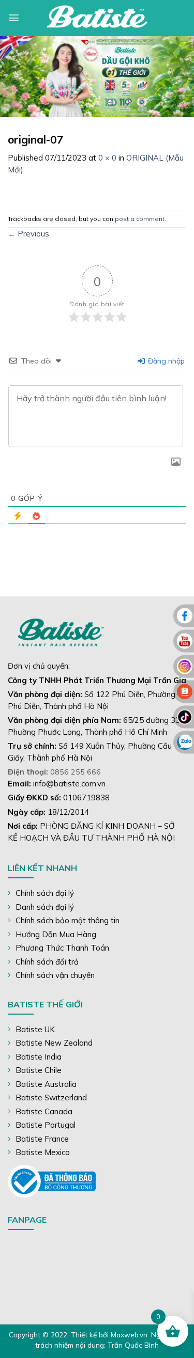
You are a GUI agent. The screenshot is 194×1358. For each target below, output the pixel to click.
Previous (28, 234)
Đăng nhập (165, 361)
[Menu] (14, 18)
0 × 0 (107, 158)
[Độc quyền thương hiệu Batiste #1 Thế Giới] (97, 18)
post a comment (140, 219)
